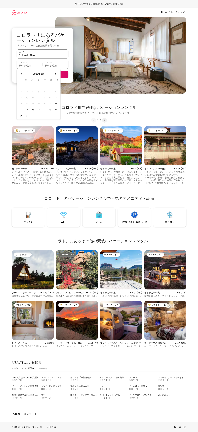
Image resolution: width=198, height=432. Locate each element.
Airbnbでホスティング (173, 12)
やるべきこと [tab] (45, 368)
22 (56, 103)
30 (21, 115)
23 (21, 109)
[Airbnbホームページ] (19, 12)
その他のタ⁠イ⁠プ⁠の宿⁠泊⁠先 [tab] (23, 368)
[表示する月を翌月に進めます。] (55, 74)
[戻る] (93, 120)
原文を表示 (118, 3)
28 (50, 109)
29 (56, 109)
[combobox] (42, 55)
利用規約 (51, 427)
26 (38, 109)
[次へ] (104, 120)
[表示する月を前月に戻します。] (22, 74)
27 (44, 109)
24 (27, 109)
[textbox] (29, 65)
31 (27, 115)
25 (33, 109)
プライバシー (38, 427)
